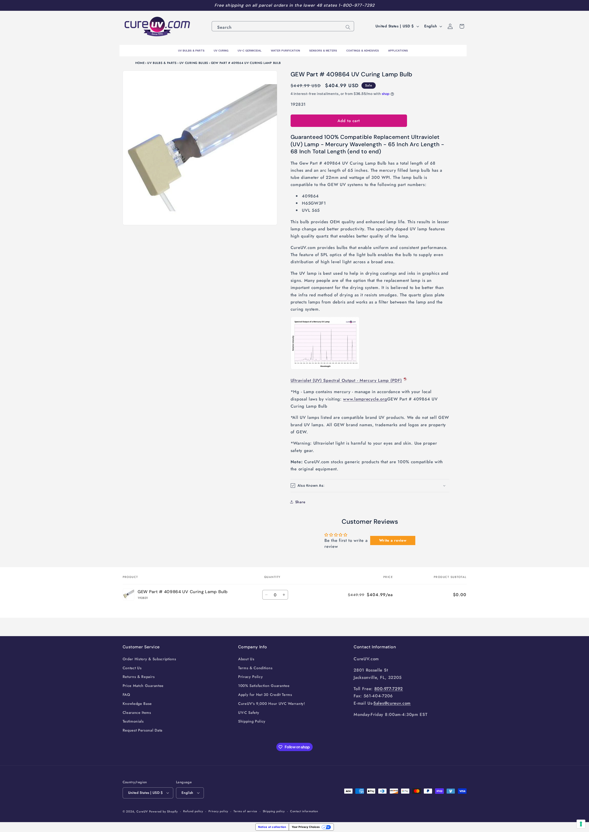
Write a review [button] (393, 540)
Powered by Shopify (163, 811)
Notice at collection (272, 827)
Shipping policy (274, 811)
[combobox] (283, 26)
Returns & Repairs (139, 676)
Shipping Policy (252, 721)
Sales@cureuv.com (392, 703)
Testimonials (133, 721)
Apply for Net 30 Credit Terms (265, 694)
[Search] (348, 27)
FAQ (126, 694)
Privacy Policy (250, 676)
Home (140, 63)
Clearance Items (137, 712)
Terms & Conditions (255, 668)
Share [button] (300, 502)
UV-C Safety (248, 712)
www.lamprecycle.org (365, 399)
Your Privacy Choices (306, 827)
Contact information (304, 811)
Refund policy (193, 811)
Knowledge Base (137, 703)
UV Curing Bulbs (193, 63)
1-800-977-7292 (356, 5)
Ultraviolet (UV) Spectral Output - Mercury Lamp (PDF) (346, 380)
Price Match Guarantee (143, 685)
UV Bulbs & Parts (162, 63)
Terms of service (245, 811)
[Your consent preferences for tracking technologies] (581, 824)
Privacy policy (218, 811)
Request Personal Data (143, 730)
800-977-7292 (388, 689)
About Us (246, 659)
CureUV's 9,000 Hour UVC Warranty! (271, 703)
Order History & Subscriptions (149, 659)
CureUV (142, 811)
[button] (370, 485)
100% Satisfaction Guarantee (264, 685)
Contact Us (132, 668)
